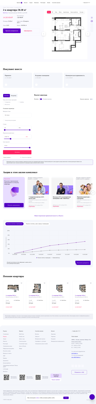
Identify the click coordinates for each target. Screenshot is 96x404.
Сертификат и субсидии (40, 341)
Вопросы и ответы (7, 353)
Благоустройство (7, 363)
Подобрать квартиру (56, 375)
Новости (5, 341)
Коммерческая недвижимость (57, 341)
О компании (6, 334)
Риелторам (42, 2)
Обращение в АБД (79, 372)
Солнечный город (23, 343)
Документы (5, 360)
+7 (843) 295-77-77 (76, 331)
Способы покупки (56, 2)
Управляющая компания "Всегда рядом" (10, 366)
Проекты (19, 2)
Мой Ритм (5, 12)
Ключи (48, 2)
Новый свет (21, 336)
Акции (30, 2)
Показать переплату (84, 99)
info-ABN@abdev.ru (75, 357)
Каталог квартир (10, 7)
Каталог (26, 2)
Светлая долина (22, 341)
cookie (37, 397)
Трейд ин (37, 336)
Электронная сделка (7, 346)
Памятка (5, 358)
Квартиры (53, 334)
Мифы (20, 348)
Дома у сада (22, 338)
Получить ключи (7, 351)
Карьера (5, 336)
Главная (4, 7)
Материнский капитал (40, 338)
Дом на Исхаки (22, 346)
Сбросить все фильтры (26, 157)
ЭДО (4, 355)
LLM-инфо (5, 369)
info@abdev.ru (74, 353)
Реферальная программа (8, 348)
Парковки (53, 336)
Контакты (36, 2)
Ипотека (37, 334)
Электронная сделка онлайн (41, 343)
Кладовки (53, 338)
